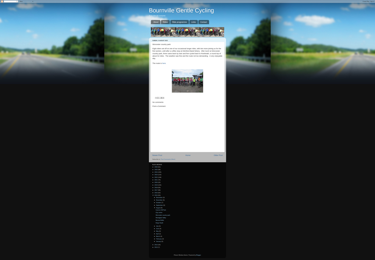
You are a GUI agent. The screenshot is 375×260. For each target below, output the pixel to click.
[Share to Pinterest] (163, 98)
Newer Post (157, 155)
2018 (156, 187)
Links (193, 22)
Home (188, 155)
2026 (156, 167)
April (157, 234)
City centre (159, 212)
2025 (156, 169)
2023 (156, 174)
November (159, 200)
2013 (156, 247)
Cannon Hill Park (161, 210)
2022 (156, 177)
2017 (156, 190)
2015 (156, 195)
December (159, 197)
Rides (165, 22)
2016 (156, 192)
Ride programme (179, 22)
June (157, 228)
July (157, 226)
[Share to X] (160, 98)
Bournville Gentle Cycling (181, 10)
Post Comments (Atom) (168, 159)
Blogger (198, 255)
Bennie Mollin (160, 220)
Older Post (218, 155)
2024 (156, 172)
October (158, 202)
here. (164, 63)
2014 (156, 244)
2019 (156, 185)
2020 (156, 182)
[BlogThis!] (158, 98)
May (157, 231)
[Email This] (156, 98)
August (158, 207)
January (158, 241)
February (159, 239)
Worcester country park (163, 215)
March (158, 236)
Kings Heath (159, 223)
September (159, 205)
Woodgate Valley (161, 217)
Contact (203, 22)
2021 (156, 180)
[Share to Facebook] (161, 98)
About (155, 22)
